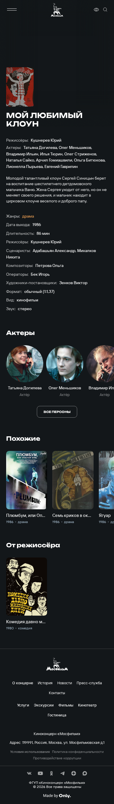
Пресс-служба (89, 682)
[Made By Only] (57, 795)
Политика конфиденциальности (78, 752)
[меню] (12, 9)
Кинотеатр (87, 705)
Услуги (23, 705)
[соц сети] (29, 773)
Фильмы (65, 705)
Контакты (57, 692)
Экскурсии (44, 705)
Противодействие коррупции (57, 758)
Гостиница (57, 715)
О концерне (22, 682)
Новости (64, 682)
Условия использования (30, 752)
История (45, 682)
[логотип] (57, 10)
